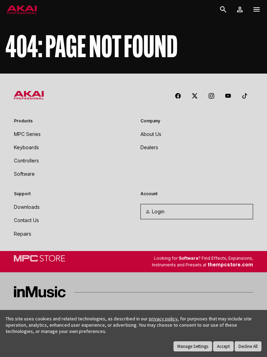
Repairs (22, 234)
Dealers (149, 147)
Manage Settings (192, 346)
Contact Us (26, 220)
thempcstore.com (230, 264)
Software (24, 174)
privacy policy (163, 319)
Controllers (26, 161)
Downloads (27, 207)
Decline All (248, 346)
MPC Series (27, 134)
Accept (223, 346)
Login (158, 211)
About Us (150, 134)
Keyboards (26, 147)
